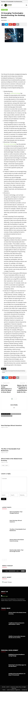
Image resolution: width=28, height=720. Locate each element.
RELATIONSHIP (6, 36)
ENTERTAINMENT (6, 17)
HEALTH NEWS (6, 27)
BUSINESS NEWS (6, 22)
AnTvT (8, 689)
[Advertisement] (14, 706)
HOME (3, 8)
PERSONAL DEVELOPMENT (9, 41)
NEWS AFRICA (5, 13)
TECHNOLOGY (6, 31)
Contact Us (24, 689)
